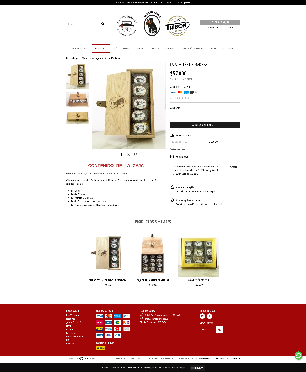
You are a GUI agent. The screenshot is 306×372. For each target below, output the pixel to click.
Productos (100, 48)
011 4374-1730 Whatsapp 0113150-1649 (162, 315)
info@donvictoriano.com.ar (156, 318)
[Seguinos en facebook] (209, 316)
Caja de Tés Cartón (198, 280)
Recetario (171, 48)
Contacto (228, 48)
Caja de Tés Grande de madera (153, 280)
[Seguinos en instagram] (202, 316)
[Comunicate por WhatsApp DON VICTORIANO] (298, 355)
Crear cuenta (212, 27)
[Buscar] (102, 24)
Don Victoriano (80, 48)
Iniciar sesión (227, 27)
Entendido (197, 367)
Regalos (77, 58)
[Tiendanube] (81, 359)
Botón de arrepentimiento (228, 358)
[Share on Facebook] (122, 154)
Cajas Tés (88, 58)
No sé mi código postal (178, 148)
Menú (140, 48)
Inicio (69, 58)
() (221, 22)
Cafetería (155, 48)
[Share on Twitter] (128, 154)
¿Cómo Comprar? (122, 48)
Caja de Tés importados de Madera (107, 280)
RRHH (214, 48)
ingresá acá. (208, 358)
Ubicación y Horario (193, 48)
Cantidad (175, 107)
